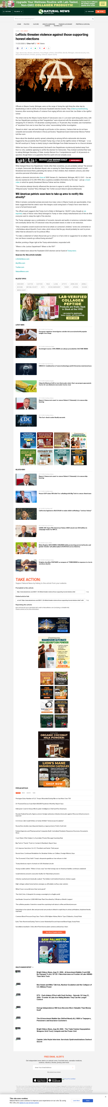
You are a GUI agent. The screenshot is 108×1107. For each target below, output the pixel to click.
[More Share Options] (49, 48)
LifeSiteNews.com (22, 259)
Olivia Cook (50, 329)
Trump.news (71, 251)
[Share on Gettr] (44, 48)
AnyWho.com (20, 263)
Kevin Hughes (50, 381)
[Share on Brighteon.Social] (18, 48)
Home (19, 24)
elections (36, 53)
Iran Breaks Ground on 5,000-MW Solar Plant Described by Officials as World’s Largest (44, 899)
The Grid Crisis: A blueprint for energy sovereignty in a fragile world (38, 894)
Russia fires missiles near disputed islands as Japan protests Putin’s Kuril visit (41, 826)
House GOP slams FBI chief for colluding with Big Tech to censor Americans (65, 493)
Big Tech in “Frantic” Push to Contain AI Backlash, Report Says (36, 843)
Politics (26, 24)
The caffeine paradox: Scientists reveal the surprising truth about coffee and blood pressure (46, 904)
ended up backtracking (79, 109)
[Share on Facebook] (22, 48)
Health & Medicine (49, 24)
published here (49, 1092)
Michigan (71, 53)
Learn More (76, 1100)
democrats (23, 53)
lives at (42, 177)
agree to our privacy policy (29, 1103)
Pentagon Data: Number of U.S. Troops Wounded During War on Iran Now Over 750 (43, 798)
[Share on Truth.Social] (40, 48)
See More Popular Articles (54, 932)
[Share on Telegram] (31, 48)
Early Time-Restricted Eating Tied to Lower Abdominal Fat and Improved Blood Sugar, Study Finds (48, 921)
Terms (63, 1086)
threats (32, 54)
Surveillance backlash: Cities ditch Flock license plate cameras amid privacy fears (42, 927)
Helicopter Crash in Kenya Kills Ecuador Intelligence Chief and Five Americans (41, 809)
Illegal (46, 53)
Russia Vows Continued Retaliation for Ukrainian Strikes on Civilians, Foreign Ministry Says (45, 853)
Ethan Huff (30, 44)
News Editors (50, 398)
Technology (58, 26)
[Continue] (72, 1067)
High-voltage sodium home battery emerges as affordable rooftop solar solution (42, 884)
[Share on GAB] (35, 48)
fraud (42, 53)
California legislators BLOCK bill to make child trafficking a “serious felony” (65, 510)
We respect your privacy (54, 1072)
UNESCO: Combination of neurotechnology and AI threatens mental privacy (65, 366)
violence (44, 54)
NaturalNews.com (22, 271)
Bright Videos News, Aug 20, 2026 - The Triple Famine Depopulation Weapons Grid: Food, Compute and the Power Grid (63, 1030)
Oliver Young (50, 363)
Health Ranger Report (23, 967)
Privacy (58, 1086)
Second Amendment (23, 54)
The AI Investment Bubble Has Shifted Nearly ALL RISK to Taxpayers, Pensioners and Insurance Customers (64, 1020)
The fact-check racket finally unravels (52, 417)
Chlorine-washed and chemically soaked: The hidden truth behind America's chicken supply (45, 879)
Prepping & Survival (83, 24)
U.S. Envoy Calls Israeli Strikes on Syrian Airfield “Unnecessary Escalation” (40, 821)
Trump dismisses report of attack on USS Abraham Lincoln (35, 863)
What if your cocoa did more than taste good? (31, 889)
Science (47, 26)
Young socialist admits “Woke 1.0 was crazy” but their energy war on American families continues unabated (51, 868)
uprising (38, 54)
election (30, 53)
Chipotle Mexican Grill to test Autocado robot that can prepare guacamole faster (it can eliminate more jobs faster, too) (65, 384)
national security (80, 53)
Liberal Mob (58, 53)
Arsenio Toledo (50, 346)
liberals (65, 53)
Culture (36, 24)
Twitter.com (20, 267)
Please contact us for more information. (27, 609)
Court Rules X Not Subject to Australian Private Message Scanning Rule (39, 838)
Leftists (51, 53)
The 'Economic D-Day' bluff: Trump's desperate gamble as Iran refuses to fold (41, 858)
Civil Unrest (24, 31)
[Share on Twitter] (26, 48)
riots (87, 53)
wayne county (52, 54)
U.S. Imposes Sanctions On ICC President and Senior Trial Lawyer (37, 848)
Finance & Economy (65, 24)
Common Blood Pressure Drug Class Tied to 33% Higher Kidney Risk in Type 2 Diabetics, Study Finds (49, 916)
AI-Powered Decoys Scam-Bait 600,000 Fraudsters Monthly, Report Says (39, 804)
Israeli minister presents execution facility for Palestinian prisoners (38, 874)
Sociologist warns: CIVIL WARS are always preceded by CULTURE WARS (63, 349)
